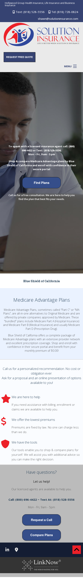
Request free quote (19, 57)
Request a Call (41, 520)
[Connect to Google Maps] (16, 550)
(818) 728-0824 (67, 12)
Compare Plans (41, 535)
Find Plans (41, 182)
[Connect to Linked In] (7, 550)
